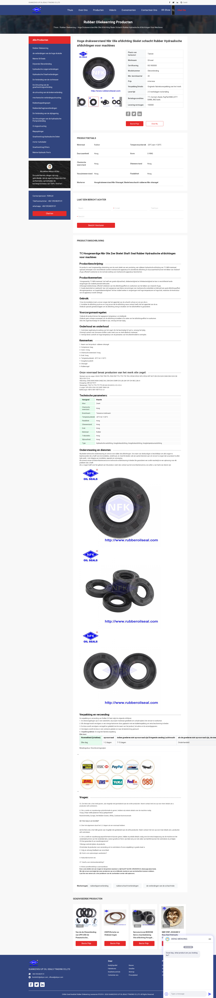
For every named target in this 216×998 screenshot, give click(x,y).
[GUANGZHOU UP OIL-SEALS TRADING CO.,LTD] (37, 10)
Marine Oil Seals (39, 59)
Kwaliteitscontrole (114, 972)
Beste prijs (134, 124)
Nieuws (131, 965)
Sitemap (131, 972)
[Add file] (166, 994)
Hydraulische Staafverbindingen (45, 74)
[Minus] (209, 938)
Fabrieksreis (112, 968)
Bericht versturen (96, 225)
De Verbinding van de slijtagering (45, 113)
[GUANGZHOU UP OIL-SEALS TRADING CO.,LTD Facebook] (169, 2)
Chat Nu (155, 124)
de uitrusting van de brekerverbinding (47, 92)
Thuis (56, 27)
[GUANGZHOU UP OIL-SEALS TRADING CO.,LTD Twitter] (173, 2)
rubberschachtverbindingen (127, 886)
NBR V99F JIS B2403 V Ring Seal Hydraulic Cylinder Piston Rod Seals (171, 935)
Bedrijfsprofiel (112, 965)
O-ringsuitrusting (39, 126)
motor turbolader (39, 142)
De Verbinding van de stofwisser (45, 80)
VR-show (165, 10)
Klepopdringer (38, 131)
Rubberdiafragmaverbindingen (45, 108)
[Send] (210, 994)
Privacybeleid (133, 975)
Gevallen (131, 968)
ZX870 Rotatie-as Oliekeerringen (111, 933)
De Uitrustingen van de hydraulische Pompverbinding (47, 120)
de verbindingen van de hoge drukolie (47, 53)
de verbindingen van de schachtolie (160, 886)
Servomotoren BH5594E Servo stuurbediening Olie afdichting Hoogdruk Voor (143, 935)
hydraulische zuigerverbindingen (45, 69)
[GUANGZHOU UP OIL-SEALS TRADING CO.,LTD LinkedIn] (177, 2)
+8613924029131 (49, 206)
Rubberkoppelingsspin (41, 103)
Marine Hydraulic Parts (42, 152)
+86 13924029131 (55, 201)
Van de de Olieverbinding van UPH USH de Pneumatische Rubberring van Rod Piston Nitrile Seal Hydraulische (86, 935)
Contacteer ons (113, 975)
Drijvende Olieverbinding (42, 64)
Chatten (49, 213)
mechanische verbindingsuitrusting (47, 98)
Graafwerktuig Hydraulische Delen (46, 137)
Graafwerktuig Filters (41, 147)
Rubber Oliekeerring (68, 27)
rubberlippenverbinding (99, 886)
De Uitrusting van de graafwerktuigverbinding (42, 86)
